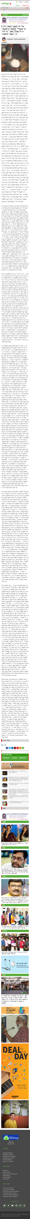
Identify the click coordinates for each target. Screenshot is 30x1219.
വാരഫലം (14, 758)
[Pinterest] (20, 1205)
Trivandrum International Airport (11, 1191)
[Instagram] (16, 1205)
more (4, 808)
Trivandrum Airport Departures (11, 1194)
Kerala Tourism (6, 1172)
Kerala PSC (6, 1170)
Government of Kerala (8, 1189)
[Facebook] (8, 1205)
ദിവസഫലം (6, 758)
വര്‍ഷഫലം (22, 758)
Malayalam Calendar (8, 1154)
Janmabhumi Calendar (9, 1158)
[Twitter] (4, 1205)
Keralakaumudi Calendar (9, 1156)
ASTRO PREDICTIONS (5, 7)
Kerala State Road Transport (10, 1173)
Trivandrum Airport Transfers (10, 1196)
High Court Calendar (8, 1161)
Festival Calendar (7, 1159)
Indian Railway (6, 1175)
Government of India (8, 1188)
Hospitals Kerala (7, 1177)
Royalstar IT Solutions (14, 1216)
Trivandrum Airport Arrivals (9, 1193)
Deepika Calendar (7, 1152)
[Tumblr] (24, 1205)
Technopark (6, 1179)
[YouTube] (12, 1205)
